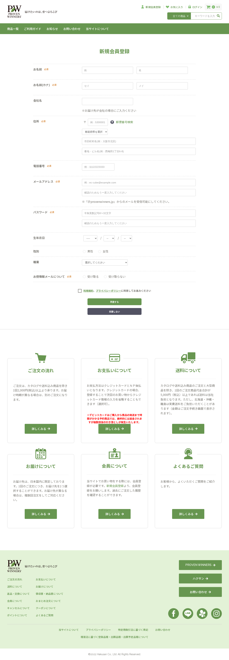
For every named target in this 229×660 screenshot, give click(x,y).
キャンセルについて (18, 608)
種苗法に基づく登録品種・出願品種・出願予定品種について (114, 637)
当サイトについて (97, 28)
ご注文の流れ (14, 579)
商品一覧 (13, 28)
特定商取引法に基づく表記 (133, 629)
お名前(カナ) (41, 85)
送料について (14, 586)
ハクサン (198, 578)
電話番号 (39, 166)
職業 (36, 262)
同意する (114, 302)
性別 (36, 251)
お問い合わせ (72, 28)
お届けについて (44, 586)
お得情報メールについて (49, 276)
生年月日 (39, 238)
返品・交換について (18, 593)
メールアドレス (43, 181)
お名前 (37, 69)
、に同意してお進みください (117, 290)
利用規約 (88, 290)
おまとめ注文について (48, 601)
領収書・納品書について (49, 593)
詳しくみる (39, 429)
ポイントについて (17, 615)
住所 (36, 121)
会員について (14, 601)
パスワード (40, 212)
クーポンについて (46, 608)
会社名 (37, 100)
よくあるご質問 (44, 615)
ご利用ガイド (32, 28)
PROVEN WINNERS (198, 565)
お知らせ (52, 28)
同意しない (114, 311)
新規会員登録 (115, 486)
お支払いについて (46, 579)
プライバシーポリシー (108, 290)
